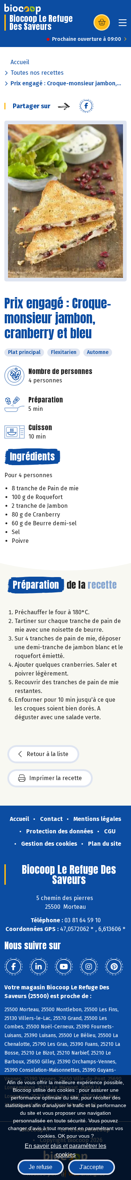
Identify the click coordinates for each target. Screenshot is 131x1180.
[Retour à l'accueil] (22, 9)
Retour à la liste (47, 754)
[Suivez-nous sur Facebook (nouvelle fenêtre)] (13, 967)
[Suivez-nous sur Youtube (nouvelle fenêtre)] (64, 967)
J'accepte (91, 1167)
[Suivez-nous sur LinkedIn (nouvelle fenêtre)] (38, 967)
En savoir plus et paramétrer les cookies (65, 1149)
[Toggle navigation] (123, 25)
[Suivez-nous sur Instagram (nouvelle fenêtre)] (89, 967)
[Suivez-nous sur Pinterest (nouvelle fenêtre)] (114, 967)
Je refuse (40, 1167)
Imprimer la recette (55, 778)
